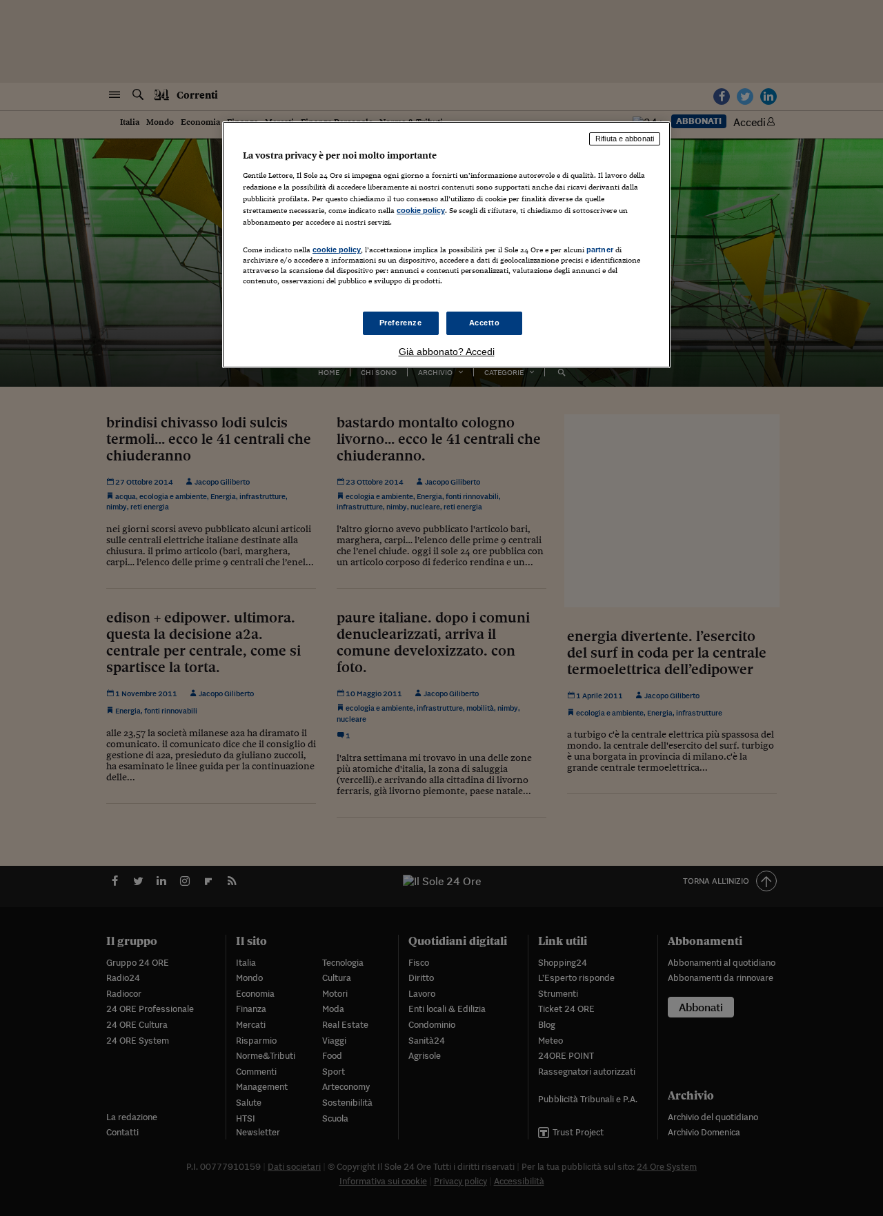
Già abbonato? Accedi (447, 351)
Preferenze (400, 322)
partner (599, 249)
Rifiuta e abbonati (624, 138)
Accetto (484, 322)
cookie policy (421, 210)
